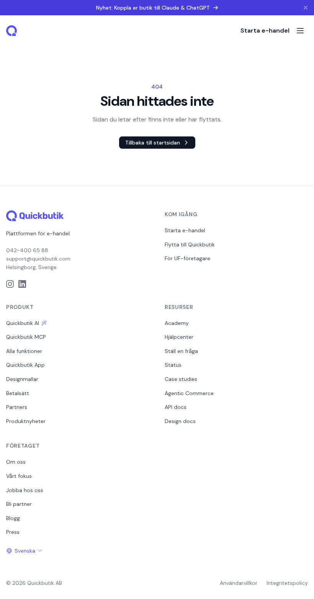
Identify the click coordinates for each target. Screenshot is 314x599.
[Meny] (300, 30)
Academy (177, 323)
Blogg (13, 518)
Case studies (181, 379)
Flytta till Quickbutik (190, 244)
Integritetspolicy (287, 582)
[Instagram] (10, 284)
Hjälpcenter (179, 336)
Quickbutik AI (22, 323)
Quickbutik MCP (26, 336)
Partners (16, 407)
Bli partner (19, 504)
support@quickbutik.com (38, 258)
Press (13, 531)
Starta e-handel (264, 30)
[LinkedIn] (22, 284)
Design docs (180, 421)
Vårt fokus (19, 476)
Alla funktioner (24, 351)
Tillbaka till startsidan (152, 142)
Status (173, 364)
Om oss (16, 461)
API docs (175, 407)
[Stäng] (305, 7)
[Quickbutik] (12, 31)
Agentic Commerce (189, 393)
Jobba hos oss (24, 490)
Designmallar (22, 379)
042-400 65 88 (27, 250)
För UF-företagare (187, 258)
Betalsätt (17, 393)
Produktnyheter (26, 421)
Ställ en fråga (181, 351)
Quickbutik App (25, 364)
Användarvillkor (238, 582)
